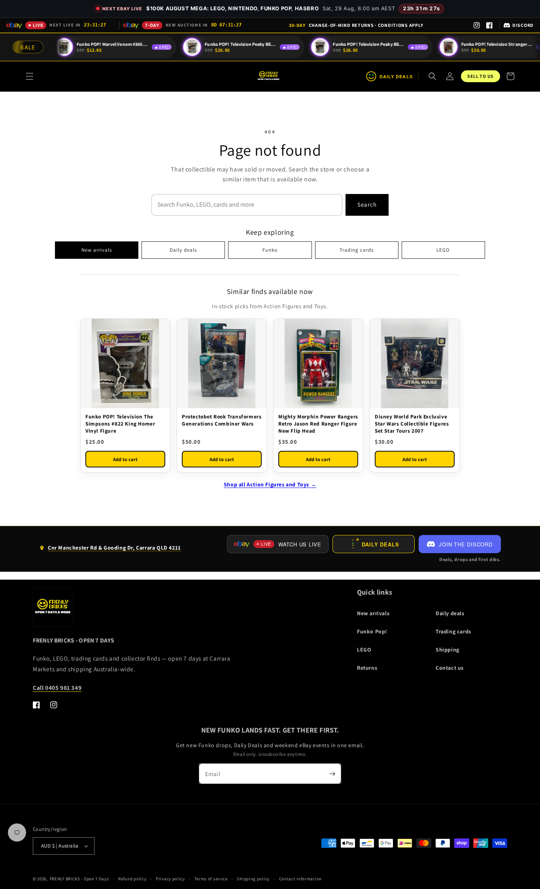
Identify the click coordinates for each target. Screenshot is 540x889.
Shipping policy (253, 878)
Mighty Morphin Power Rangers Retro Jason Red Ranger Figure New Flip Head (318, 423)
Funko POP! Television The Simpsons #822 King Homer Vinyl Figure (120, 423)
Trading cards (357, 250)
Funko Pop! (372, 631)
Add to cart (125, 459)
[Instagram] (477, 25)
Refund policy (132, 878)
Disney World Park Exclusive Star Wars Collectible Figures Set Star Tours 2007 (412, 423)
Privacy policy (170, 878)
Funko (270, 250)
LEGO (443, 250)
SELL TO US (480, 76)
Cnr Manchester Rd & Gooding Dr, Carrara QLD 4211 (110, 551)
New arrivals (96, 250)
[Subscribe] (332, 773)
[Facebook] (489, 25)
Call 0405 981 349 (57, 687)
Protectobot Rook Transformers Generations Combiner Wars (221, 420)
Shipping (447, 649)
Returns (367, 667)
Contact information (300, 878)
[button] (29, 76)
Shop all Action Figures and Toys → (270, 484)
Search (367, 204)
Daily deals (183, 250)
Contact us (450, 667)
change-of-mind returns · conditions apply (356, 25)
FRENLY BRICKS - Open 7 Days (79, 878)
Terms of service (211, 878)
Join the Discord (465, 544)
